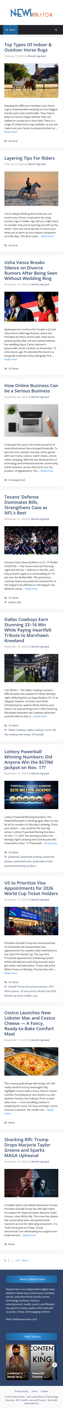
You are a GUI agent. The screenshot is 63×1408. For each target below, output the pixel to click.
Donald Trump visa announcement (27, 986)
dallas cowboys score (39, 730)
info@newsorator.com (24, 1319)
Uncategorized (16, 480)
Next (26, 1260)
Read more (10, 131)
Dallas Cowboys (17, 730)
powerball (14, 856)
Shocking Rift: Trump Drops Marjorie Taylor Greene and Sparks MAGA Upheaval (27, 1147)
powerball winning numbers (20, 866)
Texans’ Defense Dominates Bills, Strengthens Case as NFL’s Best (25, 505)
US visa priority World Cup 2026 (38, 991)
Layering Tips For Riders (29, 158)
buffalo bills (14, 602)
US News (13, 368)
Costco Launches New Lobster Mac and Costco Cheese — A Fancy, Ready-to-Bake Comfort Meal (29, 1023)
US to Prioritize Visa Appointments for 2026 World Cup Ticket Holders (31, 888)
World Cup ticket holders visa (20, 995)
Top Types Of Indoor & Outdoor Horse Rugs (28, 47)
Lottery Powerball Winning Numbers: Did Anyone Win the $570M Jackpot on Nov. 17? (28, 759)
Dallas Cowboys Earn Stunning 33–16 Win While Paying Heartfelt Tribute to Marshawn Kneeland (27, 630)
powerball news (23, 861)
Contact (44, 1391)
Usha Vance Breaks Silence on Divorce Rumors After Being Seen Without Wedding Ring (30, 270)
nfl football (38, 734)
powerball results (42, 861)
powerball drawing (31, 856)
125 (18, 1260)
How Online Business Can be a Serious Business (31, 388)
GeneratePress (31, 1403)
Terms (35, 1391)
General (12, 141)
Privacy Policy (22, 1391)
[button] (56, 30)
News (11, 1122)
